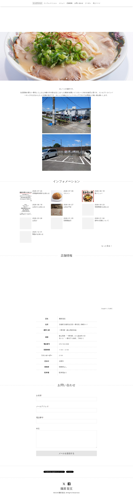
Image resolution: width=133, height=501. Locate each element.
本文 (38, 429)
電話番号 (40, 418)
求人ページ (96, 3)
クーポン (88, 3)
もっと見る (106, 246)
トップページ (37, 3)
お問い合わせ (78, 3)
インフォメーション (50, 3)
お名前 (39, 395)
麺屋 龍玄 (66, 488)
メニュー (62, 3)
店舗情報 (69, 3)
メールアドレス (42, 406)
